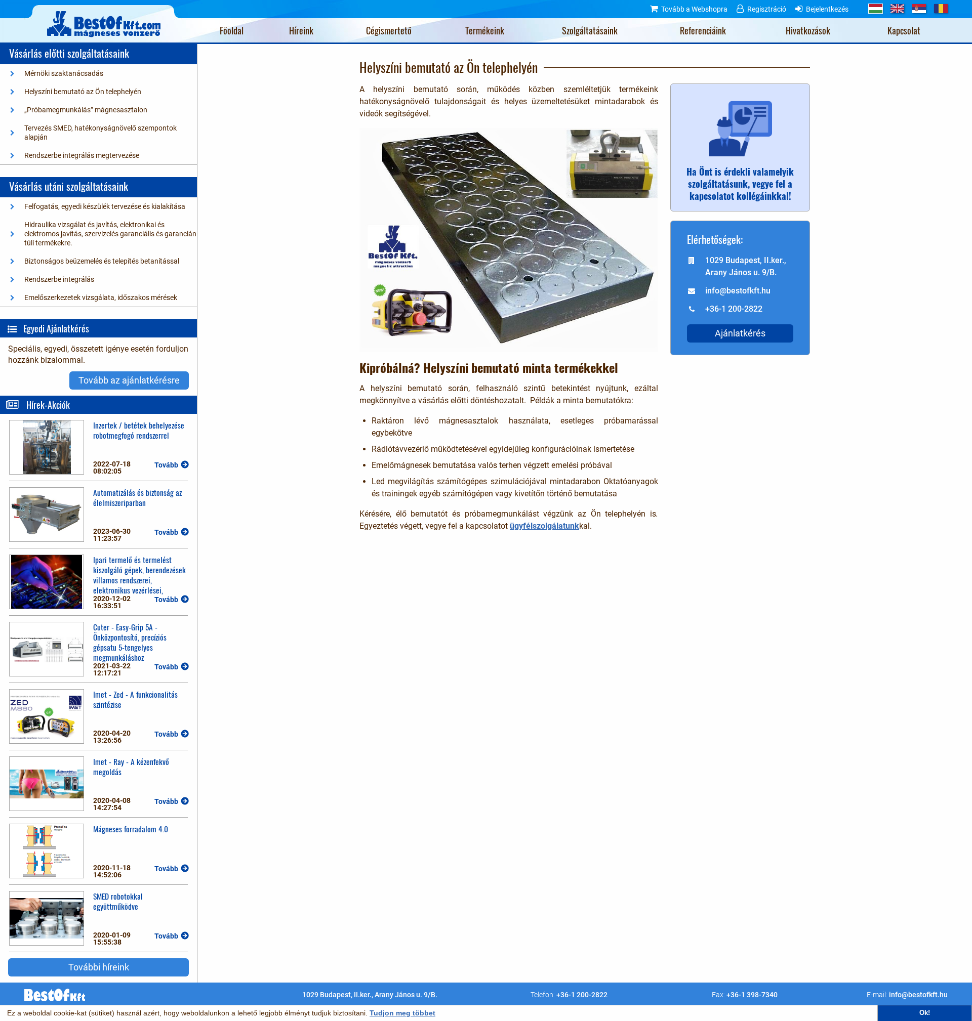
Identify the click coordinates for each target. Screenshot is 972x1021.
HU (875, 8)
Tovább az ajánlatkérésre (129, 380)
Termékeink (484, 30)
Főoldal (232, 30)
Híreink (301, 30)
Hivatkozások (808, 30)
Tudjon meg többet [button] (402, 1013)
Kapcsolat (903, 30)
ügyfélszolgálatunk (544, 526)
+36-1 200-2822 (582, 995)
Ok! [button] (924, 1012)
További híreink (98, 967)
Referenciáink (703, 30)
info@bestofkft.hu (918, 995)
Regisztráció (766, 9)
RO (941, 8)
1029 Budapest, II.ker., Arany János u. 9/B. (369, 995)
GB (897, 8)
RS (919, 8)
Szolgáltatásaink (590, 30)
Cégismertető (389, 30)
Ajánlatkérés (740, 333)
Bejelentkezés (827, 9)
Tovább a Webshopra (694, 9)
